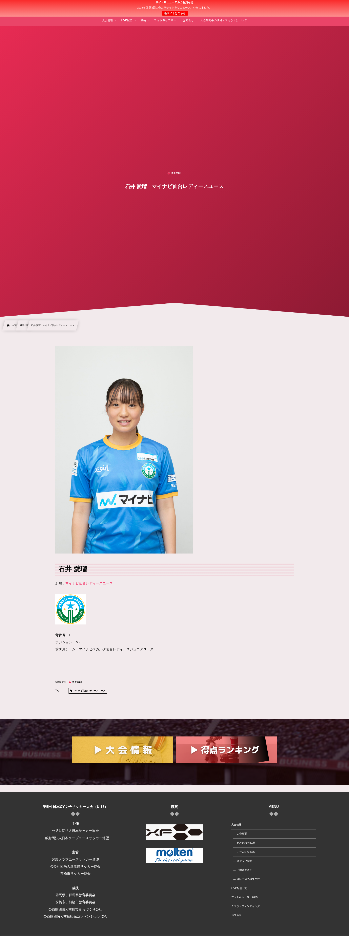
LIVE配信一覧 (239, 888)
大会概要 (242, 833)
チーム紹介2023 (246, 851)
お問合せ (236, 915)
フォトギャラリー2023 (244, 897)
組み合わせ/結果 (246, 842)
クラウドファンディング (245, 906)
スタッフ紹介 (244, 861)
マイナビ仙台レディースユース (89, 583)
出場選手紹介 (244, 870)
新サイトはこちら (175, 13)
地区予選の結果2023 (248, 879)
